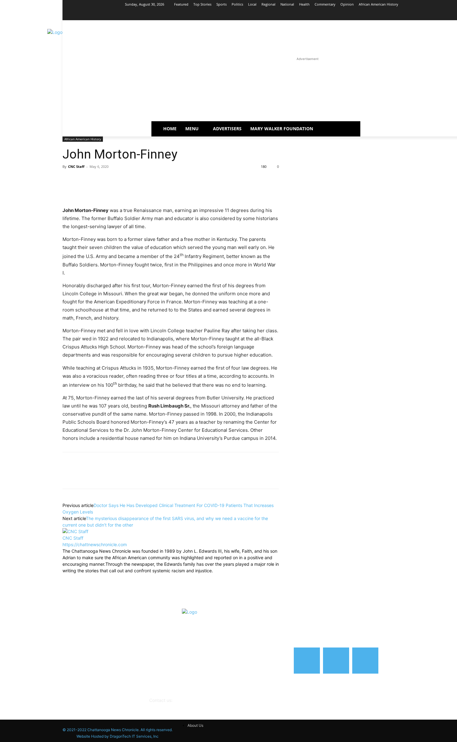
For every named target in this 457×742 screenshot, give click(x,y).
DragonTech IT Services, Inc (134, 736)
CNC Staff (76, 166)
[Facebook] (444, 13)
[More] (140, 180)
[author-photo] (75, 531)
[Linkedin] (97, 180)
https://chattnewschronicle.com (94, 544)
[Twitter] (83, 180)
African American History (82, 139)
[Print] (126, 180)
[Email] (111, 180)
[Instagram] (453, 13)
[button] (330, 128)
